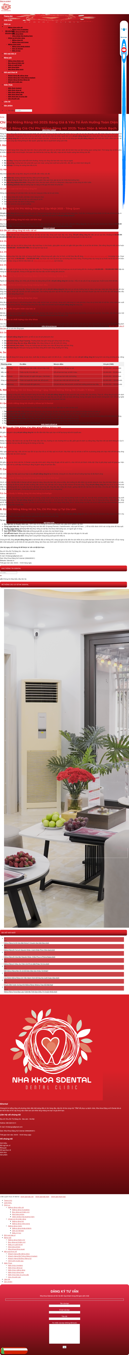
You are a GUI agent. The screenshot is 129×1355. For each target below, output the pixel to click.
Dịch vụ (7, 24)
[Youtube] (124, 49)
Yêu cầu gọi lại (17, 1349)
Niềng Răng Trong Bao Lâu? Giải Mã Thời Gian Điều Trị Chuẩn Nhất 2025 (30, 992)
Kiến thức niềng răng (16, 92)
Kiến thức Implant (15, 88)
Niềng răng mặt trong (20, 42)
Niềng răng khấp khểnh (21, 46)
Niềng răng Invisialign (20, 29)
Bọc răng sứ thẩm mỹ (20, 32)
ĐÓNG (127, 2)
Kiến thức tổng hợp (15, 94)
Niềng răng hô (17, 40)
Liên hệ (7, 102)
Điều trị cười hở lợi (15, 65)
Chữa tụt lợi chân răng (16, 38)
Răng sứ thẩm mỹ (49, 228)
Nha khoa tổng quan (15, 69)
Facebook (124, 29)
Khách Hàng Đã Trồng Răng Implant (21, 78)
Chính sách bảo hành (42, 1197)
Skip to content (5, 1)
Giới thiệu (8, 20)
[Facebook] (124, 25)
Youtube (124, 54)
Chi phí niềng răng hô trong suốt (96, 256)
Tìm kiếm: (11, 110)
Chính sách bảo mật (27, 1197)
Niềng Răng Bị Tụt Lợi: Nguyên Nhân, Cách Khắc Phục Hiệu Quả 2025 (29, 950)
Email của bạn (64, 1310)
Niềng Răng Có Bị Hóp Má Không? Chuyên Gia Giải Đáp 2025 (26, 943)
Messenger (124, 37)
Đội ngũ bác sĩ (10, 54)
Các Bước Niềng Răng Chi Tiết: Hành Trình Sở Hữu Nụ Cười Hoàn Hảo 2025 (31, 978)
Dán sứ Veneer (17, 49)
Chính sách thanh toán (58, 1197)
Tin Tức (2, 117)
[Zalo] (124, 41)
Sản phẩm (8, 106)
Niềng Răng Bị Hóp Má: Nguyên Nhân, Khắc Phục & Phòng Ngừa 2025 (29, 957)
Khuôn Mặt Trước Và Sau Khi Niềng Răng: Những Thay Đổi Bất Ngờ (28, 985)
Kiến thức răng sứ (14, 90)
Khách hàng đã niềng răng (18, 75)
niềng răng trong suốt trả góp (43, 261)
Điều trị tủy (16, 51)
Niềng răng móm (14, 44)
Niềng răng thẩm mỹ (16, 61)
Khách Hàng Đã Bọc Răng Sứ (19, 80)
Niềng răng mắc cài (15, 27)
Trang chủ (8, 16)
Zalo (124, 45)
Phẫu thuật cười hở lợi (49, 424)
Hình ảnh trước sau (15, 82)
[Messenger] (124, 33)
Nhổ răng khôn (49, 522)
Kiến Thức (8, 85)
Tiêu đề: (64, 1316)
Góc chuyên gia (14, 99)
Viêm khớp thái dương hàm (22, 36)
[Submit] (9, 113)
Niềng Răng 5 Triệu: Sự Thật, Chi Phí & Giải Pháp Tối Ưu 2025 (26, 964)
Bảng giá (8, 58)
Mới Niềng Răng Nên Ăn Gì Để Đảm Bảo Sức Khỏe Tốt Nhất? (26, 971)
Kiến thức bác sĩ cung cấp (17, 96)
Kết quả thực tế (10, 72)
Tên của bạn (64, 1303)
